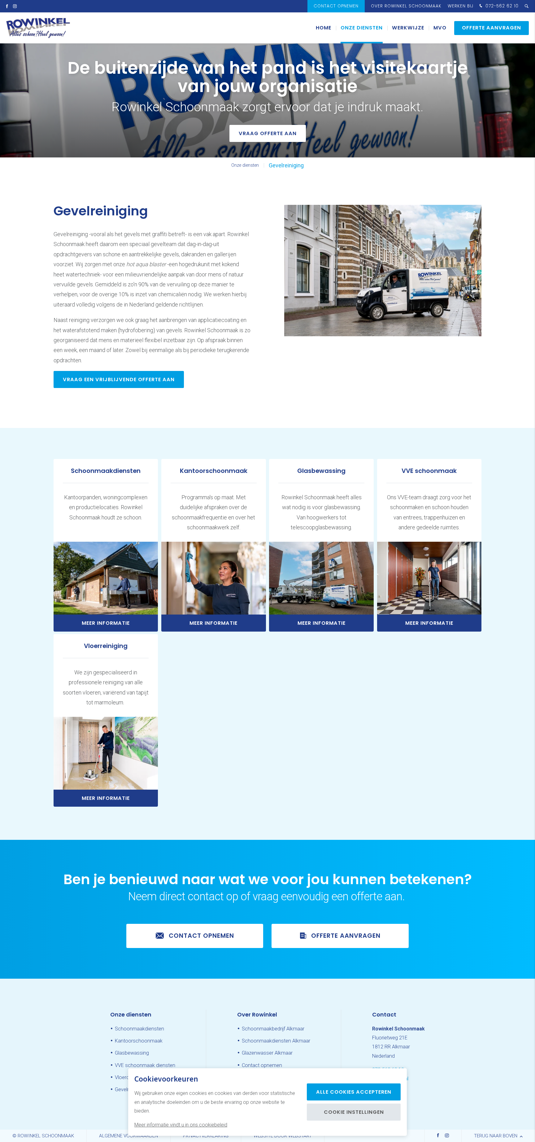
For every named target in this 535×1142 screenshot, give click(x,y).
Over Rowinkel (257, 1014)
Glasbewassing (132, 1053)
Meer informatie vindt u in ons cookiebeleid (180, 1125)
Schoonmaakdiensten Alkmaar (276, 1041)
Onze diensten (362, 27)
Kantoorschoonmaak (139, 1041)
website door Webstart (283, 1136)
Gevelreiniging (286, 165)
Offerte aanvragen (491, 27)
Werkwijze (408, 27)
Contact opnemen (336, 6)
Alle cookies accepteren (353, 1092)
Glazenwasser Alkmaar (267, 1053)
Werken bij (460, 6)
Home (323, 27)
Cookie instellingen (354, 1112)
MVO (439, 27)
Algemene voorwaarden (128, 1136)
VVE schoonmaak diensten (145, 1065)
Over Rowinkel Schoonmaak (406, 6)
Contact (384, 1014)
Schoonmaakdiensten (139, 1029)
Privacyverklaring (205, 1136)
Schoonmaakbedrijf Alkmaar (273, 1029)
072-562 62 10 (501, 6)
